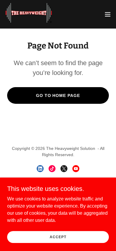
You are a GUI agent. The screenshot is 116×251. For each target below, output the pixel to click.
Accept (58, 237)
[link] (29, 14)
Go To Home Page (58, 95)
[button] (108, 14)
